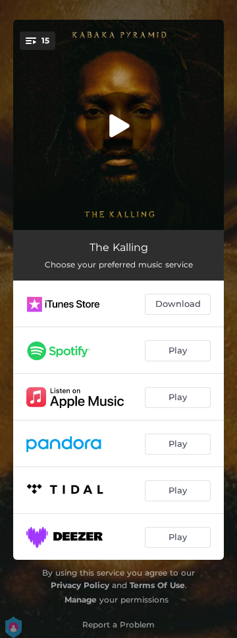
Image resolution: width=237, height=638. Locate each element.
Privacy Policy (80, 585)
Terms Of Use (157, 585)
